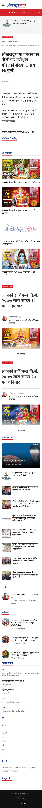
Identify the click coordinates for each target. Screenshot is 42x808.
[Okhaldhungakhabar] (21, 5)
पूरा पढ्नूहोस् (21, 354)
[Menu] (3, 4)
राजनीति (4, 733)
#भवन (33, 768)
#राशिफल (14, 771)
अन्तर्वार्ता (4, 749)
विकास (4, 741)
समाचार (4, 729)
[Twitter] (24, 798)
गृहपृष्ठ (3, 42)
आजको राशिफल (12, 42)
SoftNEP (23, 804)
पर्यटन (4, 745)
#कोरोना (5, 771)
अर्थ (3, 737)
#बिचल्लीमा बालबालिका (21, 768)
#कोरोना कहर (7, 768)
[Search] (39, 5)
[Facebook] (18, 798)
